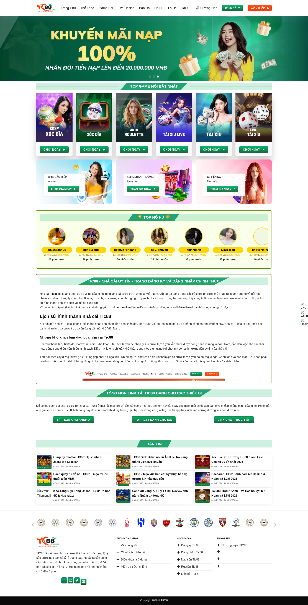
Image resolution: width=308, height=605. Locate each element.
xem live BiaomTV (131, 307)
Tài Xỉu (186, 8)
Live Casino (126, 8)
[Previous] (10, 48)
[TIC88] (45, 8)
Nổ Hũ (158, 8)
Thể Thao (87, 8)
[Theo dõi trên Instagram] (70, 580)
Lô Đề (172, 8)
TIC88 (164, 600)
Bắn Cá (144, 8)
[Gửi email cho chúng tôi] (83, 582)
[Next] (297, 48)
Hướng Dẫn (208, 8)
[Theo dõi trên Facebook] (64, 580)
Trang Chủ (68, 8)
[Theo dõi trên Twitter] (77, 580)
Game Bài (106, 8)
